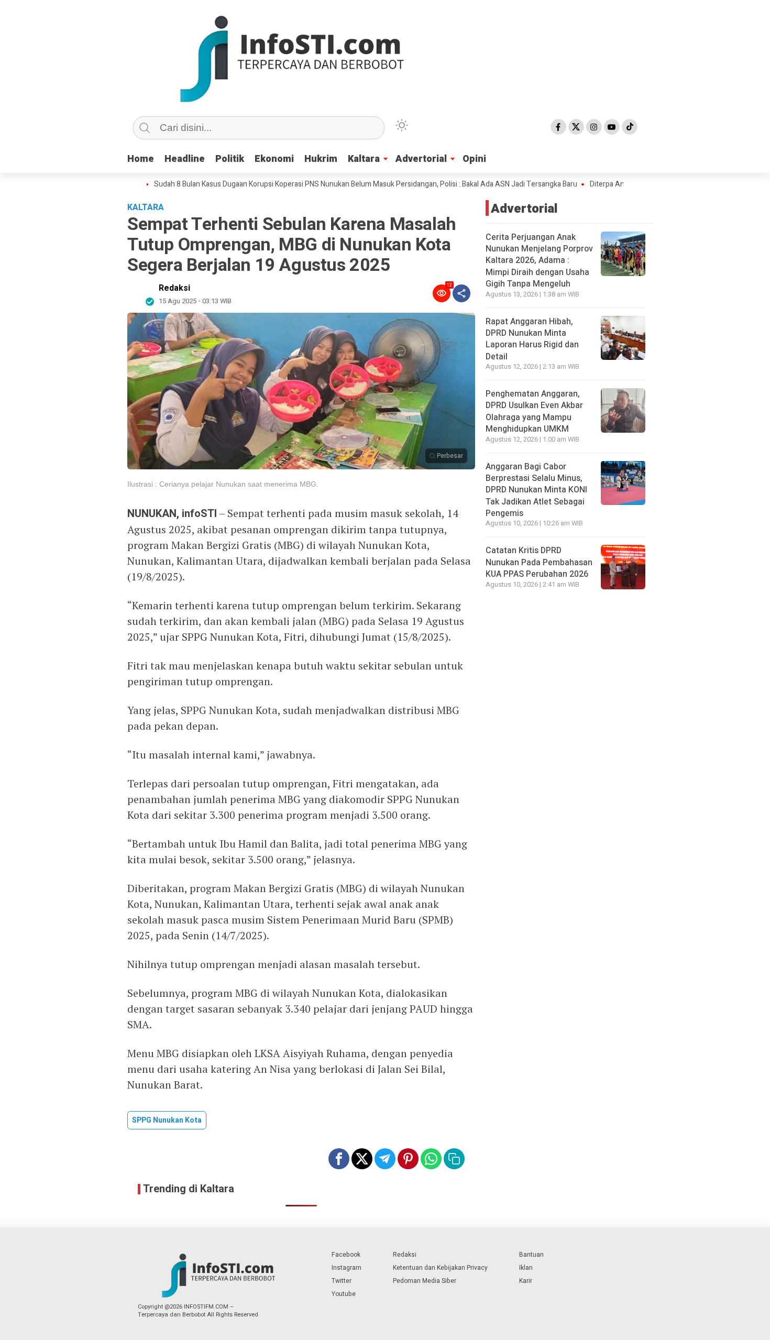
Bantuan (531, 1254)
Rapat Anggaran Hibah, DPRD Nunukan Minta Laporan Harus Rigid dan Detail (532, 339)
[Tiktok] (629, 127)
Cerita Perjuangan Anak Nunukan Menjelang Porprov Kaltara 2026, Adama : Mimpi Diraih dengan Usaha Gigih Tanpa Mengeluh (539, 261)
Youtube (344, 1294)
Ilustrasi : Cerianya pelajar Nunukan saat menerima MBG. (222, 484)
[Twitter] (576, 127)
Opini (474, 159)
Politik (229, 159)
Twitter (341, 1281)
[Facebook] (558, 127)
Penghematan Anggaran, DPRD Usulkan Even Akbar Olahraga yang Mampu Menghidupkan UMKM (534, 411)
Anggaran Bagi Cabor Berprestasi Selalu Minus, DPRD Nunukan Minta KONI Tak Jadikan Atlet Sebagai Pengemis (536, 490)
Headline (184, 159)
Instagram (346, 1267)
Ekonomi (274, 159)
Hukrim (320, 159)
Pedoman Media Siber (424, 1281)
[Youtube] (612, 127)
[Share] (461, 293)
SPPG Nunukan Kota (167, 1120)
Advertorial (421, 159)
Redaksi (174, 288)
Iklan (526, 1267)
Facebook (346, 1254)
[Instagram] (594, 127)
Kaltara (364, 159)
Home (140, 159)
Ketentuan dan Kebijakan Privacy (440, 1267)
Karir (525, 1281)
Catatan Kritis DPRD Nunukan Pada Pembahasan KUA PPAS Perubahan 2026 (539, 562)
